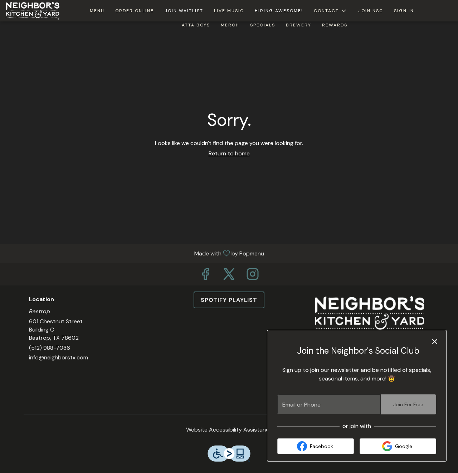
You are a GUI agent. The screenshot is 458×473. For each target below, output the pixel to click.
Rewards (334, 25)
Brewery (298, 25)
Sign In (404, 11)
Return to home (229, 153)
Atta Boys (196, 25)
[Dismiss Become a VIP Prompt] (434, 341)
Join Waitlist (184, 11)
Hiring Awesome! (279, 11)
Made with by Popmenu (134, 253)
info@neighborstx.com (58, 357)
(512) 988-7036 (49, 348)
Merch (230, 25)
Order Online (134, 11)
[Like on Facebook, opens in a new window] (205, 276)
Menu (97, 11)
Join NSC (370, 11)
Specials (262, 25)
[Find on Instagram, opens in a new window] (252, 276)
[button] (330, 11)
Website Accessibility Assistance (229, 429)
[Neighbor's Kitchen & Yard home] (38, 11)
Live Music (229, 11)
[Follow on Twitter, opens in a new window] (229, 276)
